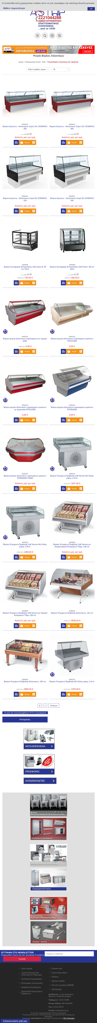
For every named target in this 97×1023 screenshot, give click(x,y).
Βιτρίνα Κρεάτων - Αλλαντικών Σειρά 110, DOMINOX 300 (72, 127)
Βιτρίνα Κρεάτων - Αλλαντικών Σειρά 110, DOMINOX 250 (25, 127)
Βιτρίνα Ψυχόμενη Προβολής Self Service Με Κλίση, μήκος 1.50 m (25, 545)
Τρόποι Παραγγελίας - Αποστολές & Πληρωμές (31, 974)
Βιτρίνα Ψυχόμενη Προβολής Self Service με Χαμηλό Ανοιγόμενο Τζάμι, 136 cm (25, 614)
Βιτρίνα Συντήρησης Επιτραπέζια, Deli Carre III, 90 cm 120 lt (25, 268)
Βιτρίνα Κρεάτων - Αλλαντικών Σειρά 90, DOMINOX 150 (25, 199)
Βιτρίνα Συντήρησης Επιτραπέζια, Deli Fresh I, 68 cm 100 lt (72, 268)
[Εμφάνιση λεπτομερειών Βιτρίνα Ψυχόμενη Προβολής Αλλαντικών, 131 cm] (72, 586)
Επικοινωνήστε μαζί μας (15, 1021)
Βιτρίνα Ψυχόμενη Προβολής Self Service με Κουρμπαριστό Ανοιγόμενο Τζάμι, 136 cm (72, 545)
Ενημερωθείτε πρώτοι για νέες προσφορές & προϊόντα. (23, 955)
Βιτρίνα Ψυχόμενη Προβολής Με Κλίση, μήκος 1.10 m (72, 681)
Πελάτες (55, 977)
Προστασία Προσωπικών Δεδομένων (31, 992)
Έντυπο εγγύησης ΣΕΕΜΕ (63, 985)
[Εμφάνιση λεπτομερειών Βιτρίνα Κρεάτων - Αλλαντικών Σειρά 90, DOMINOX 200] (72, 171)
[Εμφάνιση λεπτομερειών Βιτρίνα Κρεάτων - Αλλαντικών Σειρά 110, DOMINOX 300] (72, 99)
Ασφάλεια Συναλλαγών (31, 987)
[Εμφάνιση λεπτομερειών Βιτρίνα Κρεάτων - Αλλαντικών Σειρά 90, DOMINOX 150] (25, 171)
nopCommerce (36, 1018)
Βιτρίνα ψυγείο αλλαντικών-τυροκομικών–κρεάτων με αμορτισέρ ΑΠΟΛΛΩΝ (25, 408)
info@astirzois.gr (61, 1010)
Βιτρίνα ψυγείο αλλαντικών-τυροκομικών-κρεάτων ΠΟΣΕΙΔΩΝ (72, 408)
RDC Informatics (69, 1018)
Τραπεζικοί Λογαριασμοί (31, 979)
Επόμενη (53, 706)
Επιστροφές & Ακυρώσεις (32, 983)
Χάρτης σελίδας (58, 981)
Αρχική (21, 62)
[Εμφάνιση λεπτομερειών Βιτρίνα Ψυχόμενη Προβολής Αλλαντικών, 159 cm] (25, 655)
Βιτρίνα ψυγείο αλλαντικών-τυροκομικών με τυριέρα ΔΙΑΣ (25, 340)
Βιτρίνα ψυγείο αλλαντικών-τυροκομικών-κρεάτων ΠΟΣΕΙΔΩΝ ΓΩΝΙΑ (25, 477)
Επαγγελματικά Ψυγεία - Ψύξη (35, 62)
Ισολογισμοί (56, 989)
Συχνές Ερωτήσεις (59, 973)
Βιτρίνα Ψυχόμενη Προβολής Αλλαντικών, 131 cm (72, 613)
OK (91, 9)
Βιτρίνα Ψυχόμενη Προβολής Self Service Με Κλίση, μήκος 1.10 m (72, 477)
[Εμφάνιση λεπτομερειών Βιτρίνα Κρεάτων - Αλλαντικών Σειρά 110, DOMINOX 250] (25, 99)
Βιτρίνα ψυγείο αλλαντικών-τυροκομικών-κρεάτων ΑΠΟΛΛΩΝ (72, 340)
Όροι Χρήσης (26, 968)
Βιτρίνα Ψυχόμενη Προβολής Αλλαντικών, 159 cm (25, 681)
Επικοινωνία (57, 968)
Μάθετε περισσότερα (14, 8)
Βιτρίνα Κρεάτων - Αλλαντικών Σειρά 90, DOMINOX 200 (72, 199)
